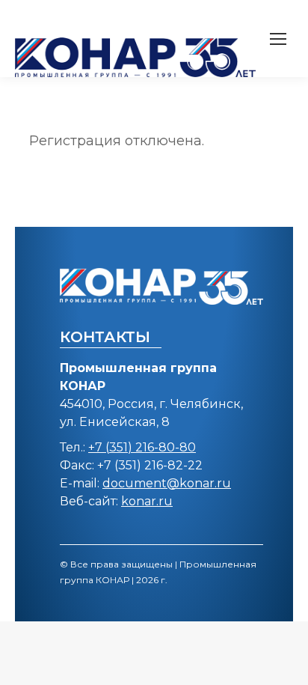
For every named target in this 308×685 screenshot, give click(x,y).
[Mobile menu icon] (278, 39)
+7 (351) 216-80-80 (142, 447)
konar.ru (147, 501)
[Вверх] (286, 663)
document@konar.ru (166, 483)
